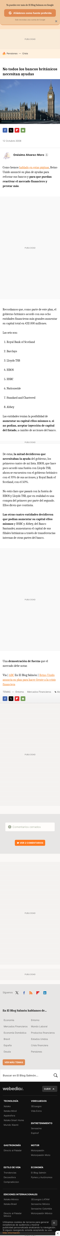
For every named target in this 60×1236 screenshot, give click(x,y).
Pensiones (12, 53)
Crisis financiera (39, 1045)
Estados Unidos (39, 1039)
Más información (11, 1232)
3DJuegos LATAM (40, 1199)
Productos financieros (43, 1032)
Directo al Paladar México (13, 1214)
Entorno (20, 691)
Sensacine (36, 1128)
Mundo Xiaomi (11, 1125)
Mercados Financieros (39, 691)
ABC (11, 675)
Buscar (56, 1075)
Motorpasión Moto (40, 1155)
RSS (31, 992)
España (8, 1045)
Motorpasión (37, 1150)
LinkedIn (45, 992)
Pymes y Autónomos (41, 1177)
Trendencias (10, 1172)
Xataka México (11, 1199)
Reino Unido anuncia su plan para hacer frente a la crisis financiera (29, 679)
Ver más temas (13, 1062)
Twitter (11, 130)
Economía (9, 1020)
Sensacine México (40, 1204)
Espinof (35, 1133)
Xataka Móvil (10, 1111)
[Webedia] (13, 1091)
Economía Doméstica (15, 1032)
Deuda (7, 1051)
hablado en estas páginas (34, 167)
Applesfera (9, 1115)
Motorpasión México (41, 1213)
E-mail (23, 130)
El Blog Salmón (38, 1172)
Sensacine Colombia (41, 1208)
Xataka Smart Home (14, 1120)
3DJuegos (36, 1106)
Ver (31, 842)
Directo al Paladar (13, 1150)
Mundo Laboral (39, 1026)
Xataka (7, 1106)
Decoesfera (10, 1177)
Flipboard (17, 130)
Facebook (5, 130)
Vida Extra (36, 1111)
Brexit (7, 1039)
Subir (47, 1089)
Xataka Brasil (10, 1204)
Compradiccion (11, 1182)
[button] (30, 155)
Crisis (25, 53)
